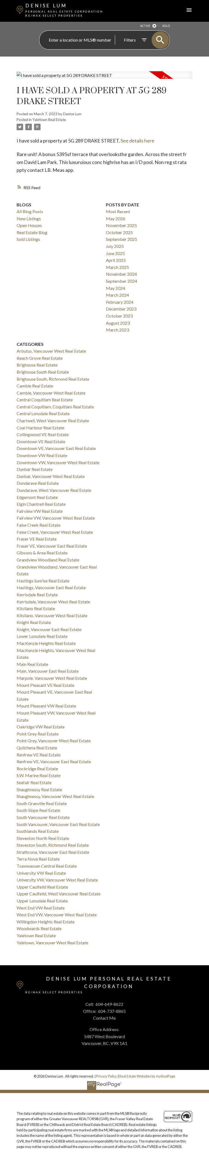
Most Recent (118, 211)
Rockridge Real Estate (37, 768)
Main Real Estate (32, 664)
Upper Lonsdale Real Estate (42, 900)
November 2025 (121, 225)
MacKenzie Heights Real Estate (46, 643)
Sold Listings (28, 239)
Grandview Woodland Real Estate (48, 559)
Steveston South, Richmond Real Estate (53, 845)
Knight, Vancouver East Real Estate (49, 629)
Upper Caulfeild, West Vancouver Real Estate (58, 893)
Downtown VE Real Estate (41, 441)
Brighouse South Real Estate (43, 371)
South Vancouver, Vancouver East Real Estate (58, 824)
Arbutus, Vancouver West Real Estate (51, 350)
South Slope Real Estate (38, 810)
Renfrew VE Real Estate (38, 754)
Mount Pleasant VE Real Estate (45, 685)
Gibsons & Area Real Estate (42, 552)
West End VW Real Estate (40, 907)
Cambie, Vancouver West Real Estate (51, 392)
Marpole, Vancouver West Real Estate (52, 678)
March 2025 (117, 267)
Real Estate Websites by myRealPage (147, 1076)
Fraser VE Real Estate (37, 538)
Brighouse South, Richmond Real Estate (53, 378)
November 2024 (121, 274)
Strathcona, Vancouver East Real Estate (53, 852)
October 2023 (119, 315)
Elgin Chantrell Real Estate (41, 504)
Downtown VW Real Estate (42, 455)
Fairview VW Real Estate (40, 511)
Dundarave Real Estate (38, 483)
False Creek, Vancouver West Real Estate (55, 532)
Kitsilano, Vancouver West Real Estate (52, 615)
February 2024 (119, 302)
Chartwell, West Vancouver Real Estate (53, 420)
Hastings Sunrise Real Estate (43, 580)
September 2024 (121, 281)
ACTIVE (145, 25)
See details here (137, 141)
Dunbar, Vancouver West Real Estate (51, 476)
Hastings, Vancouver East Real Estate (51, 587)
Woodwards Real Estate (39, 928)
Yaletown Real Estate (49, 119)
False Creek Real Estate (38, 524)
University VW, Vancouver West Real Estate (57, 879)
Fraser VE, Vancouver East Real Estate (52, 545)
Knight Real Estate (34, 622)
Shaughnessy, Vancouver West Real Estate (55, 796)
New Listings (29, 218)
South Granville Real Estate (42, 803)
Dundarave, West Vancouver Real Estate (54, 490)
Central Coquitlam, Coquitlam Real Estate (55, 406)
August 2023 (118, 322)
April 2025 (116, 260)
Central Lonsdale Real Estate (43, 413)
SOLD (166, 25)
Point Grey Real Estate (38, 733)
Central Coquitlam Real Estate (45, 399)
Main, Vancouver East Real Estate (48, 670)
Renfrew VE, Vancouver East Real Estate (54, 761)
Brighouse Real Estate (37, 364)
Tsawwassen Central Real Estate (47, 865)
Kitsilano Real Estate (36, 608)
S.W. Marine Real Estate (38, 775)
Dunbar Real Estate (35, 469)
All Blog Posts (30, 211)
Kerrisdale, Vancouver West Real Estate (53, 601)
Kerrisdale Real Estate (37, 594)
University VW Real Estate (41, 873)
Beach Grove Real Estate (40, 358)
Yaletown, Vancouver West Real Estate (52, 942)
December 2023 (121, 308)
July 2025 (115, 246)
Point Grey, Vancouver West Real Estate (54, 740)
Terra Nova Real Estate (38, 858)
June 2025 (115, 253)
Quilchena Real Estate (37, 747)
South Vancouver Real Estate (43, 817)
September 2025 (121, 239)
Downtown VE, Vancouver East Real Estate (56, 448)
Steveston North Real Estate (43, 838)
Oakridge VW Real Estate (40, 726)
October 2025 (119, 232)
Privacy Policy (106, 1076)
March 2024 (117, 294)
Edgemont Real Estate (37, 497)
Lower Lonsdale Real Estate (42, 636)
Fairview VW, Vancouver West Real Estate (56, 517)
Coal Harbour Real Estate (40, 427)
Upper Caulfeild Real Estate (42, 886)
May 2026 (115, 218)
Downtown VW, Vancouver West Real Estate (58, 462)
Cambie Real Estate (35, 385)
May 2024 (115, 288)
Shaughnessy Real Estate (39, 789)
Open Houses (29, 225)
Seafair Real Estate (34, 782)
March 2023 (117, 329)
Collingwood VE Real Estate (43, 434)
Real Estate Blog (32, 232)
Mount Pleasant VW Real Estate (46, 705)
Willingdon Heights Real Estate (46, 921)
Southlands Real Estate (38, 831)
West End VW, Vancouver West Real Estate (57, 914)
